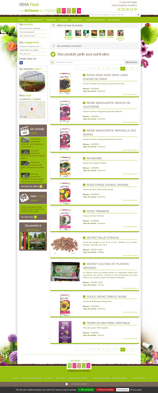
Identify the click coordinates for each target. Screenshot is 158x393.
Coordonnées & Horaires (95, 20)
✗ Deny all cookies (105, 390)
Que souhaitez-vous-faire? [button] (69, 46)
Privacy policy (136, 390)
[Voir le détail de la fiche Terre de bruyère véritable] (65, 332)
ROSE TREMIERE (97, 211)
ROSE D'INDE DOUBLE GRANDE (107, 184)
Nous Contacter (114, 20)
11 (99, 68)
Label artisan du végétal (29, 50)
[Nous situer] (32, 110)
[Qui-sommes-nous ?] (32, 81)
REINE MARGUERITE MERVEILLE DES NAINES (109, 132)
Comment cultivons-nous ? (30, 46)
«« (77, 68)
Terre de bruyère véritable (108, 323)
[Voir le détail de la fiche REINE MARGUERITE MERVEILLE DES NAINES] (65, 139)
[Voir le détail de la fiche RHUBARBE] (65, 167)
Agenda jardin (76, 20)
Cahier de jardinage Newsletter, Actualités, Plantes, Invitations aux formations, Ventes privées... (32, 209)
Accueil (21, 20)
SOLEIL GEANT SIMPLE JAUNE (106, 296)
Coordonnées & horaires (78, 378)
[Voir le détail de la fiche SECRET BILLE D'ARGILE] (65, 245)
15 (118, 68)
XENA (29, 5)
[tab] (94, 25)
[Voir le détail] (25, 140)
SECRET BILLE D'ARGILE (102, 237)
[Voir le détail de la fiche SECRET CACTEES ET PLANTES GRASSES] (65, 271)
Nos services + (25, 54)
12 (103, 68)
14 (113, 68)
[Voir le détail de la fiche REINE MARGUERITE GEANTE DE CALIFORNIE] (65, 112)
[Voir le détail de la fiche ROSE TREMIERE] (65, 220)
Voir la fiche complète (130, 94)
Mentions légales (120, 378)
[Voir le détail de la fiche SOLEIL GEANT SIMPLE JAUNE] (65, 305)
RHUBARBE (94, 158)
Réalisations (51, 20)
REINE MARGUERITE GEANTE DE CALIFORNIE (106, 104)
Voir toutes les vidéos (30, 186)
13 (108, 68)
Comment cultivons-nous (31, 378)
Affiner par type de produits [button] (70, 25)
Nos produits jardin (27, 32)
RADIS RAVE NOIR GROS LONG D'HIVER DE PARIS (105, 77)
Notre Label (60, 378)
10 (94, 68)
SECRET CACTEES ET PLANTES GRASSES (106, 265)
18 (132, 68)
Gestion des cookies (102, 378)
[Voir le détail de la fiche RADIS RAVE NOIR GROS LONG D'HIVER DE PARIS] (65, 84)
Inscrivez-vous (27, 217)
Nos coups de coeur (27, 36)
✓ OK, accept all (86, 390)
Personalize (122, 390)
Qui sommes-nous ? (35, 20)
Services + (48, 378)
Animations (63, 20)
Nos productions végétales (30, 28)
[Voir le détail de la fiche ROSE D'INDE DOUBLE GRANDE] (65, 193)
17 (127, 68)
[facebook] (21, 63)
